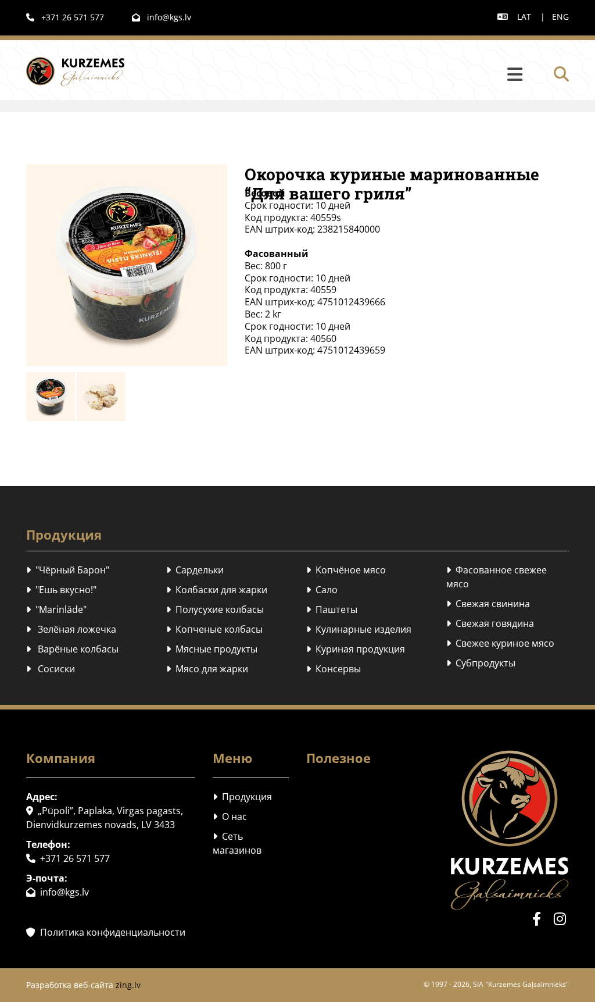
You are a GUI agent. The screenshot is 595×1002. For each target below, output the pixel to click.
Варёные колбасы (72, 649)
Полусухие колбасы (215, 609)
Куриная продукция (355, 649)
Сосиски (50, 668)
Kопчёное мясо (346, 570)
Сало (322, 589)
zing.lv (128, 984)
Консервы (333, 668)
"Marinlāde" (56, 609)
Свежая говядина (490, 623)
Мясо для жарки (207, 668)
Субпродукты (480, 663)
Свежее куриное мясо (500, 643)
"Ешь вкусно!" (61, 589)
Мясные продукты (211, 649)
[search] (561, 73)
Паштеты (331, 609)
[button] (339, 75)
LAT (524, 16)
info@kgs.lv (161, 17)
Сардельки (195, 570)
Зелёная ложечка (71, 629)
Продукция (242, 796)
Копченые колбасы (214, 629)
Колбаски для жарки (216, 589)
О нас (230, 816)
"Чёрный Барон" (67, 570)
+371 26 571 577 (65, 17)
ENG (560, 16)
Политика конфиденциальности (105, 932)
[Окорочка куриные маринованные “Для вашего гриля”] (126, 265)
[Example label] (560, 919)
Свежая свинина (488, 603)
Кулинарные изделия (358, 629)
